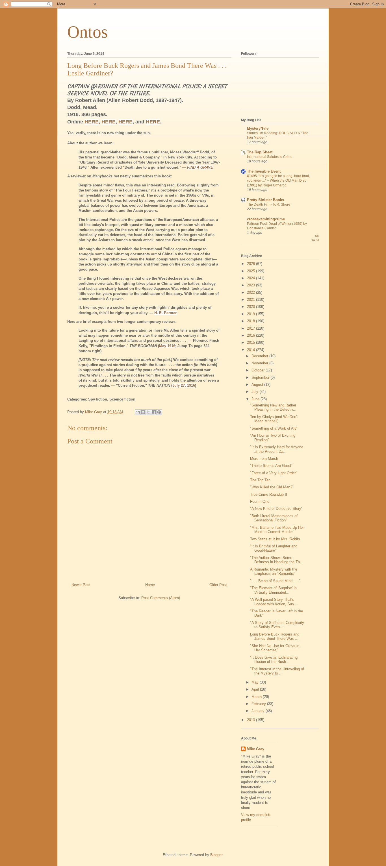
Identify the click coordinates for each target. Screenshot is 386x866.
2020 (251, 306)
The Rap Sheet (259, 152)
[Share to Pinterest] (159, 412)
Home (150, 585)
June (256, 399)
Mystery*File (257, 128)
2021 (251, 299)
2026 (251, 264)
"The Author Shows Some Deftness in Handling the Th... (276, 560)
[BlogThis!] (143, 412)
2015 (251, 342)
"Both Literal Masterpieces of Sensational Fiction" (274, 518)
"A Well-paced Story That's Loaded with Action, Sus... (273, 601)
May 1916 (167, 346)
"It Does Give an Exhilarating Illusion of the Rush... (274, 659)
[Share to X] (148, 412)
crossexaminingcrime (266, 219)
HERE (91, 122)
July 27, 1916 (183, 385)
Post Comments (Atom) (160, 598)
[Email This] (137, 412)
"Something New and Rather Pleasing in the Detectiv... (273, 407)
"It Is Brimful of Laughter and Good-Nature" (273, 548)
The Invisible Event (264, 171)
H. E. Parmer (165, 313)
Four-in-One (259, 501)
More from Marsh (264, 458)
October (258, 370)
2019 (251, 314)
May (255, 682)
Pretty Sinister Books (265, 200)
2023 (251, 285)
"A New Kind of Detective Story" (276, 508)
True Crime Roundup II (268, 494)
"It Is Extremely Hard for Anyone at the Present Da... (276, 449)
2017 (251, 328)
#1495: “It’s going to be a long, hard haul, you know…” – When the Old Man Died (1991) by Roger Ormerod (278, 180)
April (255, 689)
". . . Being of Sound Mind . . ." (275, 581)
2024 (251, 278)
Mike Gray (255, 749)
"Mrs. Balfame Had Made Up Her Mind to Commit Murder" (277, 529)
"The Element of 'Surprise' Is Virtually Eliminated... (273, 590)
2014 (251, 350)
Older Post (218, 585)
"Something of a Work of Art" (273, 428)
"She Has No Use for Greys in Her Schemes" (274, 648)
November (260, 363)
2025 (251, 271)
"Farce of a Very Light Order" (273, 473)
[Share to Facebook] (154, 412)
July (255, 392)
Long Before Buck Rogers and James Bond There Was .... (275, 636)
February (259, 704)
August (257, 384)
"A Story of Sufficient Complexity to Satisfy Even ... (277, 625)
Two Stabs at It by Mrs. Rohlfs (275, 539)
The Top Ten (260, 480)
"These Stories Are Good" (271, 466)
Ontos (87, 32)
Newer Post (80, 585)
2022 (251, 292)
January (258, 711)
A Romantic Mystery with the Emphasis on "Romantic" (273, 571)
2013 (251, 720)
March (257, 697)
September (260, 377)
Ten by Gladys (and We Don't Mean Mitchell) (274, 419)
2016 (251, 335)
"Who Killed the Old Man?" (272, 487)
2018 (251, 321)
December (260, 356)
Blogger (216, 855)
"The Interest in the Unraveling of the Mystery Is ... (277, 671)
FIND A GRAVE (200, 167)
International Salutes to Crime (269, 157)
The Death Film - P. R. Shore (268, 204)
